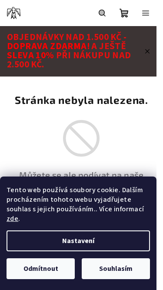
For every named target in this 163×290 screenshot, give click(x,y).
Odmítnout (40, 268)
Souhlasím (116, 268)
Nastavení (78, 241)
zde (12, 218)
